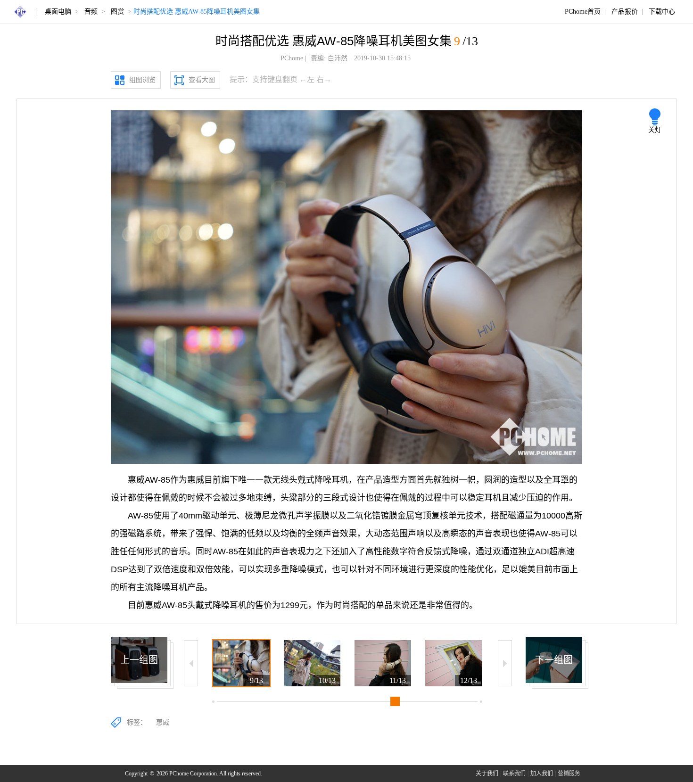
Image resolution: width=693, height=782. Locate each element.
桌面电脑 (58, 11)
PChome (291, 58)
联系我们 (514, 773)
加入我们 (541, 773)
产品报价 (624, 11)
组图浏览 (142, 79)
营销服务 (569, 773)
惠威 (162, 722)
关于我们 (487, 773)
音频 (91, 11)
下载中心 (662, 11)
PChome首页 (583, 11)
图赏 (117, 11)
